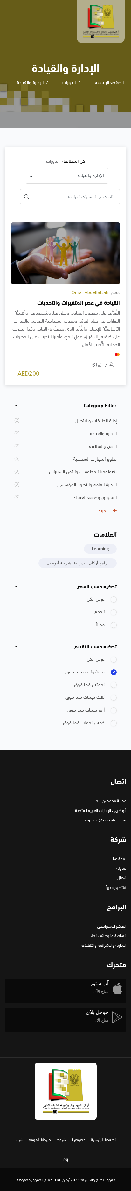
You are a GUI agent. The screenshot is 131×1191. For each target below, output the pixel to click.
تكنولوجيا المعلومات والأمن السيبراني (83, 471)
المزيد (104, 510)
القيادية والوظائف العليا (108, 935)
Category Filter (100, 405)
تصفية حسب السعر (97, 585)
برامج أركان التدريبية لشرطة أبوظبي (77, 563)
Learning (100, 548)
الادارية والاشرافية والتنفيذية (103, 945)
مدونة (121, 868)
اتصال (121, 877)
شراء (19, 1139)
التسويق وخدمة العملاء (95, 496)
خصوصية (79, 1139)
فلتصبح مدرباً (116, 887)
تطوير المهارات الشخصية (95, 458)
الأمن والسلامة (103, 445)
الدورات (69, 81)
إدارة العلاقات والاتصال (96, 420)
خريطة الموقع (40, 1139)
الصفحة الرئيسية (109, 81)
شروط (61, 1139)
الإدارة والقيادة (30, 81)
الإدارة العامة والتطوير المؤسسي (87, 483)
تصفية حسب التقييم (95, 646)
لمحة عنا (119, 858)
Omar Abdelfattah (90, 292)
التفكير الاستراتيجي (111, 925)
